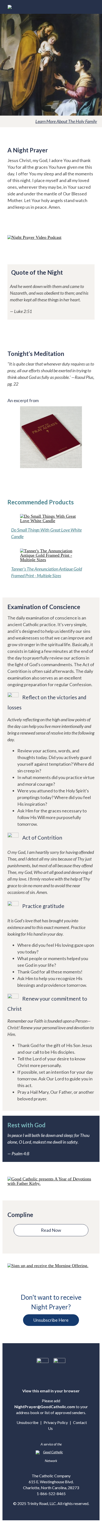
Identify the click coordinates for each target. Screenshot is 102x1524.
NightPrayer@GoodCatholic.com (44, 1406)
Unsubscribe (27, 1422)
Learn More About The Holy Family (66, 121)
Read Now (51, 1230)
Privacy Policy (56, 1422)
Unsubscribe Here (51, 1320)
